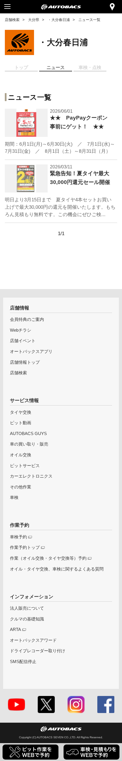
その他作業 (20, 486)
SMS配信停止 (23, 661)
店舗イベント (22, 340)
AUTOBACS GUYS (28, 433)
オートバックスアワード (33, 640)
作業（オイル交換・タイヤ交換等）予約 (48, 558)
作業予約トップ (25, 547)
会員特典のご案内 (27, 319)
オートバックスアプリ (31, 351)
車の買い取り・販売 (29, 444)
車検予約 (18, 536)
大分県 (33, 20)
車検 (14, 497)
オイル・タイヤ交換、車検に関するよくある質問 (57, 568)
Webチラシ (20, 330)
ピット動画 (20, 422)
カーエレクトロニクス (31, 476)
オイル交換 (20, 454)
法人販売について (27, 608)
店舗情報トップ (25, 362)
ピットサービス (25, 465)
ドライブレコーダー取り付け (37, 650)
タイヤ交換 (20, 412)
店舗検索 (12, 20)
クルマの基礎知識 (27, 618)
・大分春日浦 (59, 20)
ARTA (15, 629)
